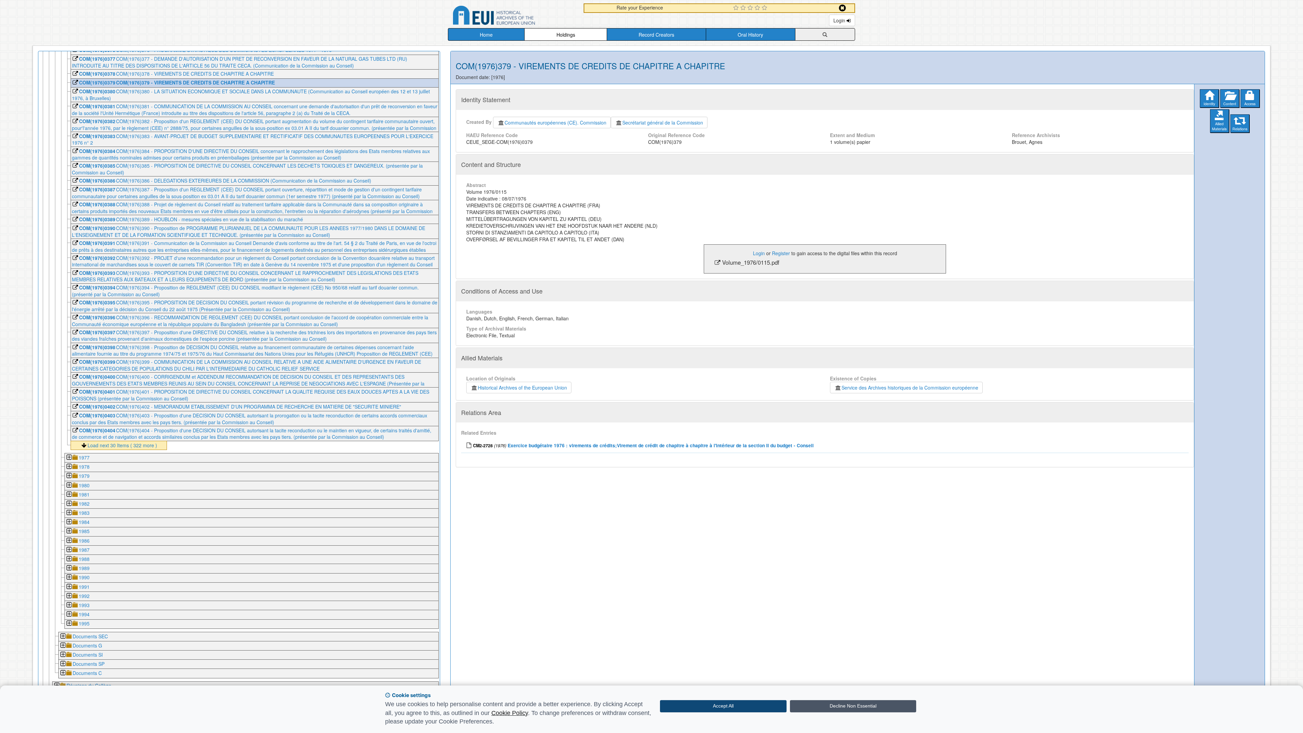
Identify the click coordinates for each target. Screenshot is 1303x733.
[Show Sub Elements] (69, 458)
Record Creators (656, 34)
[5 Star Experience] (765, 8)
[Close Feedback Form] (842, 8)
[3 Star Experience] (751, 8)
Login (840, 20)
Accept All (723, 706)
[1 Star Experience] (736, 8)
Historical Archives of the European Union (522, 387)
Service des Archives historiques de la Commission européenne (910, 387)
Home (486, 34)
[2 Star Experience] (744, 8)
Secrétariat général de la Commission (662, 122)
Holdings (565, 34)
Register (781, 253)
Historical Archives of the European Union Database (513, 16)
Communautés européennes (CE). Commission (555, 122)
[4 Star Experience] (758, 8)
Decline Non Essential (853, 706)
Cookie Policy (509, 713)
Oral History (750, 34)
